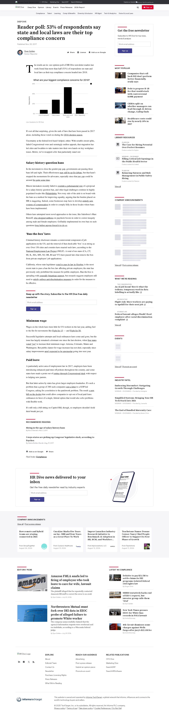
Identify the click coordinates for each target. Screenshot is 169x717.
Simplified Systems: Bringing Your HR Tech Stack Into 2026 (134, 399)
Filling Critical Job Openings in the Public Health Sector (137, 160)
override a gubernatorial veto (70, 185)
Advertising (80, 659)
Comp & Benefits (69, 13)
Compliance (40, 13)
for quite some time (41, 180)
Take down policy (86, 708)
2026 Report (79, 7)
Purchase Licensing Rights (55, 675)
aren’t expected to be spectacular (59, 351)
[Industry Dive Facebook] (23, 662)
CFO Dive (44, 2)
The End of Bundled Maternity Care (133, 410)
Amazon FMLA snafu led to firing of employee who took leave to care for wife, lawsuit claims (71, 582)
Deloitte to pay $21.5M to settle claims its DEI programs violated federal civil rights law (136, 579)
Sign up (149, 7)
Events (56, 7)
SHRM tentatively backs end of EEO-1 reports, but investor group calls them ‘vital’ (137, 596)
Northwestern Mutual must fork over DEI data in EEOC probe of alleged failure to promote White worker (69, 612)
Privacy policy (59, 708)
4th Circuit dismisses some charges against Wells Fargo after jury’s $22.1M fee (137, 627)
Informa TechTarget (94, 697)
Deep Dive (32, 7)
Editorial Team (51, 663)
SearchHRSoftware (76, 2)
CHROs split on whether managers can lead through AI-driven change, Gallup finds (140, 107)
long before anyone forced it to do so (51, 225)
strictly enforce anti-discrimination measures (52, 279)
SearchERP (65, 2)
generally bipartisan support (52, 275)
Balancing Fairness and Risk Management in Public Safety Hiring (137, 176)
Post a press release (130, 265)
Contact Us (49, 667)
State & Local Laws (126, 13)
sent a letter (71, 386)
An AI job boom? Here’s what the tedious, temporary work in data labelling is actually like (131, 289)
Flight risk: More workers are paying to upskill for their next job (134, 303)
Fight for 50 (75, 330)
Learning (57, 13)
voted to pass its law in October (69, 264)
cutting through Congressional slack (69, 373)
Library (48, 7)
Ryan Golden (29, 51)
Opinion (41, 7)
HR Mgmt (98, 13)
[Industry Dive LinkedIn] (19, 662)
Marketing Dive (54, 2)
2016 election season (73, 134)
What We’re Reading (53, 683)
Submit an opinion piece (85, 667)
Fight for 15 (57, 330)
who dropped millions (43, 217)
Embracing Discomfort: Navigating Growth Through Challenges (132, 387)
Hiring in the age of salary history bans (45, 427)
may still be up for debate (71, 172)
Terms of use (72, 708)
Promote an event (129, 366)
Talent (49, 13)
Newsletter (49, 671)
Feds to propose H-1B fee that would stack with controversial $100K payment (138, 92)
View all (118, 186)
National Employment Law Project (41, 251)
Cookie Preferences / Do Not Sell (108, 708)
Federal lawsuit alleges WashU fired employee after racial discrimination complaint (133, 317)
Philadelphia (51, 193)
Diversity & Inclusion (85, 13)
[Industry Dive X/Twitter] (28, 662)
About (47, 659)
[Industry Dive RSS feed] (33, 662)
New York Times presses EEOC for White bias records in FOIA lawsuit (135, 613)
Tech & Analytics (110, 13)
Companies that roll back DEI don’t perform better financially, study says (140, 77)
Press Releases (66, 7)
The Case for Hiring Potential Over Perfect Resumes (137, 146)
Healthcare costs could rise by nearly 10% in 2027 (140, 121)
